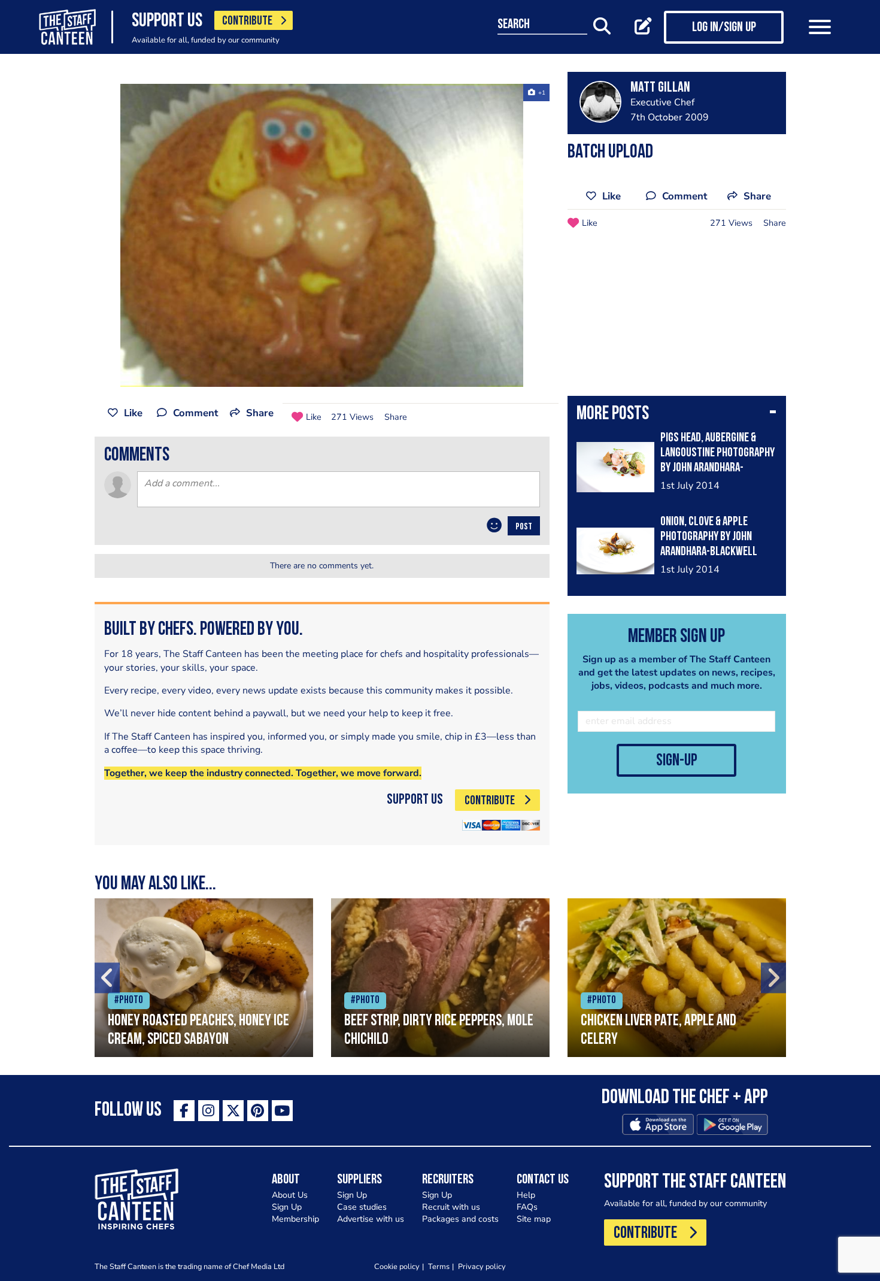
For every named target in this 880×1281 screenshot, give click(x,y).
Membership (295, 1219)
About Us (290, 1195)
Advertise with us (370, 1219)
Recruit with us (451, 1207)
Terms (439, 1266)
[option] (322, 235)
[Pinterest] (257, 1110)
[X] (233, 1110)
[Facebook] (184, 1110)
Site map (534, 1219)
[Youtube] (282, 1110)
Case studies (362, 1207)
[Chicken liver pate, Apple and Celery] (677, 977)
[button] (676, 415)
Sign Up (287, 1207)
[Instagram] (208, 1110)
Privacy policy (482, 1266)
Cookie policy (397, 1266)
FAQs (527, 1207)
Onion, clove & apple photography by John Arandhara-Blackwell (708, 537)
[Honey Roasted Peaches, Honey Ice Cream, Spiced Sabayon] (204, 977)
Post (523, 527)
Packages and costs (460, 1219)
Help (526, 1195)
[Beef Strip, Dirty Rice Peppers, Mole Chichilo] (440, 977)
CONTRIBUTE (247, 21)
